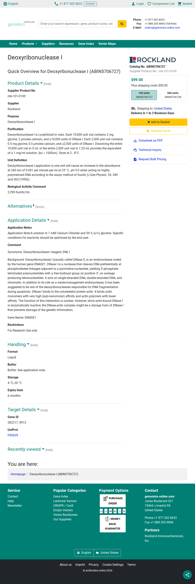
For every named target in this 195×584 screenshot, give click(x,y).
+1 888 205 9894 (161, 522)
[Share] (187, 574)
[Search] (122, 23)
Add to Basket (160, 122)
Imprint (80, 564)
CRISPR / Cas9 (63, 505)
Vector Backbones (65, 515)
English (13, 4)
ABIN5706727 (144, 95)
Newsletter (15, 505)
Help (11, 501)
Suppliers (48, 44)
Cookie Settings (112, 564)
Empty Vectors (63, 510)
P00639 (13, 435)
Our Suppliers (62, 519)
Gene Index (86, 44)
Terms (131, 564)
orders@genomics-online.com (162, 27)
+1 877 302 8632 (70, 4)
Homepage (18, 474)
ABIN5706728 (173, 95)
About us (66, 564)
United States (163, 108)
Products (28, 44)
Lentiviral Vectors (65, 501)
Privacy (94, 564)
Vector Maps (107, 44)
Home (13, 44)
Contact (90, 3)
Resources (66, 44)
